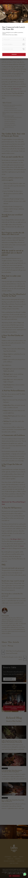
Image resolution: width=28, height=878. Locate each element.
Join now (14, 54)
